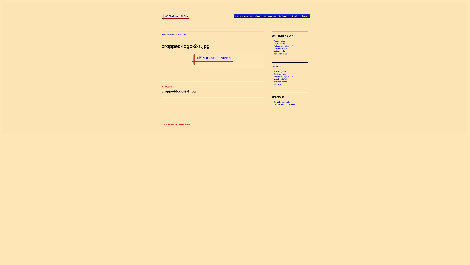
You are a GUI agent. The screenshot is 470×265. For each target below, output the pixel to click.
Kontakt (305, 15)
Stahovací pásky (280, 51)
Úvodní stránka (241, 15)
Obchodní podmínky (282, 102)
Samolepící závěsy (281, 49)
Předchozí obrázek (168, 34)
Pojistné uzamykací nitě (283, 46)
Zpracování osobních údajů (284, 105)
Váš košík (277, 84)
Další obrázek (182, 34)
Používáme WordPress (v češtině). (177, 124)
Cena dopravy (270, 15)
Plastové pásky (280, 41)
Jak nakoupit (255, 15)
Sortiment (283, 15)
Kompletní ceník (280, 54)
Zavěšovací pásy (280, 44)
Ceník (294, 15)
